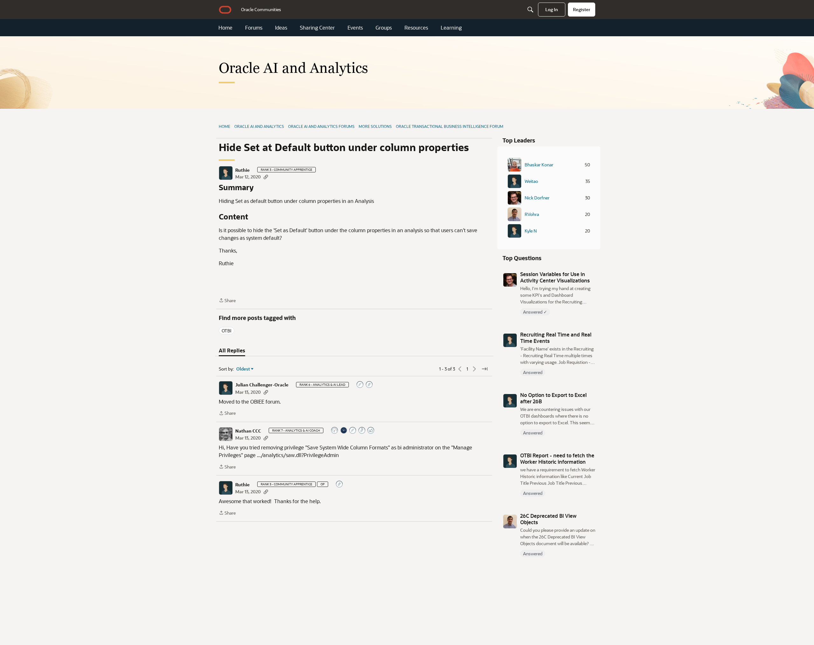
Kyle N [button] (531, 231)
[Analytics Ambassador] (335, 431)
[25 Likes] (371, 431)
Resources (416, 28)
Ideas (281, 28)
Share (227, 300)
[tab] (232, 350)
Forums (253, 28)
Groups (384, 28)
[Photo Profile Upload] (344, 431)
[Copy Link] (266, 176)
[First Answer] (360, 385)
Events (355, 28)
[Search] (530, 9)
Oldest (243, 369)
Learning (451, 28)
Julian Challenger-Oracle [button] (261, 385)
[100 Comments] (362, 431)
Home (225, 28)
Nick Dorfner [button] (537, 198)
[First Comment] (339, 485)
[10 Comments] (369, 385)
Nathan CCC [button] (248, 431)
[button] (226, 173)
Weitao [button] (531, 181)
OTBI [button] (226, 331)
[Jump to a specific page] (484, 369)
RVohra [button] (532, 214)
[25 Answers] (353, 431)
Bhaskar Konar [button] (539, 165)
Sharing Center (317, 28)
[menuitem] (261, 10)
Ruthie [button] (242, 170)
